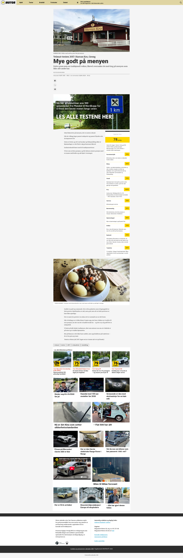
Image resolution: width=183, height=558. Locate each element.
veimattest (75, 345)
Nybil (21, 2)
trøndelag (85, 345)
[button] (56, 363)
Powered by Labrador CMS (91, 555)
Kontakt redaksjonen (101, 535)
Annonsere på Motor (100, 537)
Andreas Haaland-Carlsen (102, 522)
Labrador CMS (89, 549)
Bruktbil (41, 2)
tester (63, 345)
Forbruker (54, 2)
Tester (31, 2)
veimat (56, 345)
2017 (68, 345)
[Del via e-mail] (55, 89)
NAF (113, 530)
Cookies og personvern (77, 549)
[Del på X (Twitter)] (55, 85)
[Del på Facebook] (55, 80)
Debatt (65, 2)
